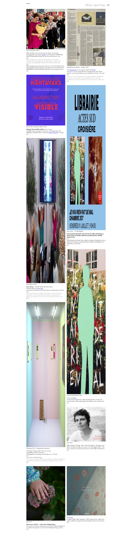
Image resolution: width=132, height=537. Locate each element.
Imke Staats (72, 70)
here (42, 288)
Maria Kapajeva (53, 132)
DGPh (44, 54)
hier (95, 70)
